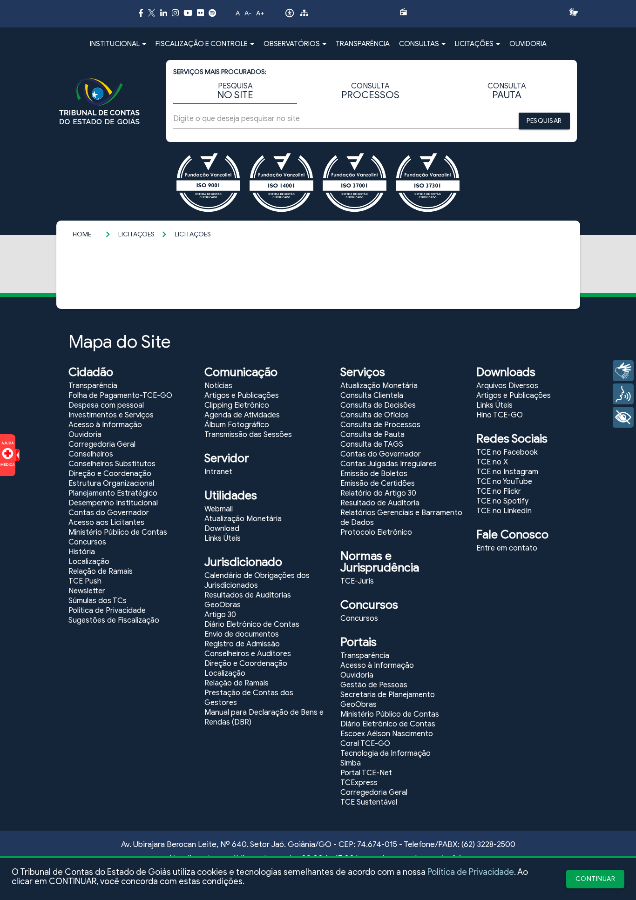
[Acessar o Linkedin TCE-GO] (163, 13)
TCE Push (84, 581)
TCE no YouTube (504, 481)
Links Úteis (222, 538)
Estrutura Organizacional (111, 483)
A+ (260, 13)
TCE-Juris (357, 581)
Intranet (218, 472)
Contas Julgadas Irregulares (388, 464)
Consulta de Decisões (378, 405)
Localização (88, 561)
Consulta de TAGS (371, 444)
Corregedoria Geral (101, 444)
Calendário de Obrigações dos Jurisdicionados (257, 580)
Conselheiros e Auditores (247, 653)
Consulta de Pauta (372, 434)
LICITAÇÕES (136, 234)
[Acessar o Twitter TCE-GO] (152, 14)
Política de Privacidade (470, 872)
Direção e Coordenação (109, 473)
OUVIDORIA (528, 44)
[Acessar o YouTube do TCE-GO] (187, 13)
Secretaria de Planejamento (387, 694)
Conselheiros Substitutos (112, 464)
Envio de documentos (241, 634)
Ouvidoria (84, 434)
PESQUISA (235, 91)
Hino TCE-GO (499, 415)
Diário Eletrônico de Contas (251, 624)
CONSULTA (370, 91)
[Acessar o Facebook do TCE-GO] (141, 13)
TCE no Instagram (507, 472)
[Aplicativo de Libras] (576, 12)
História (81, 552)
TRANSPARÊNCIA (363, 44)
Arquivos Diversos (507, 385)
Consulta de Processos (380, 425)
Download (221, 528)
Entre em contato (506, 548)
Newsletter (86, 591)
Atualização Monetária (243, 519)
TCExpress (359, 782)
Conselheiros (90, 454)
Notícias (218, 385)
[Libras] (623, 370)
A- (247, 13)
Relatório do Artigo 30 (378, 493)
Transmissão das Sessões (248, 434)
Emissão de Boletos (373, 473)
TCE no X (492, 462)
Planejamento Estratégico (112, 493)
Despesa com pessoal (106, 405)
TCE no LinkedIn (504, 511)
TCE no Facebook (507, 452)
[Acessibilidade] (290, 15)
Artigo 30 (220, 614)
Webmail (218, 509)
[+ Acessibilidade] (623, 417)
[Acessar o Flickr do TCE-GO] (200, 13)
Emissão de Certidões (377, 483)
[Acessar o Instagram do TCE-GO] (175, 13)
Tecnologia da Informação (385, 753)
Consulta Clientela (371, 395)
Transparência (92, 385)
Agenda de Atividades (242, 415)
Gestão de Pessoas (373, 685)
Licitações (193, 234)
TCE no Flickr (498, 491)
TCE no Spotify (502, 501)
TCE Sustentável (368, 802)
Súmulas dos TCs (97, 600)
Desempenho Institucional (113, 503)
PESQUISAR (544, 121)
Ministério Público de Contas (117, 532)
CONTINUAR (595, 879)
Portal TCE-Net (366, 773)
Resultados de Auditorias (247, 595)
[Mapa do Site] (304, 14)
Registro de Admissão (242, 644)
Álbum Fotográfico (236, 425)
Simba (350, 763)
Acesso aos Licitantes (106, 522)
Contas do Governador (108, 512)
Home (82, 234)
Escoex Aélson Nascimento (386, 734)
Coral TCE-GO (365, 743)
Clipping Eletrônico (236, 405)
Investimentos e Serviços (111, 415)
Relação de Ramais (100, 571)
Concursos (87, 542)
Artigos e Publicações (241, 395)
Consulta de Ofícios (374, 415)
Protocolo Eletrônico (376, 532)
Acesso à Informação (105, 425)
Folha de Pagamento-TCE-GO (120, 395)
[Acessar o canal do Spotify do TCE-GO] (212, 13)
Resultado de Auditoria (379, 503)
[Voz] (623, 393)
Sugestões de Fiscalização (113, 620)
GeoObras (222, 605)
